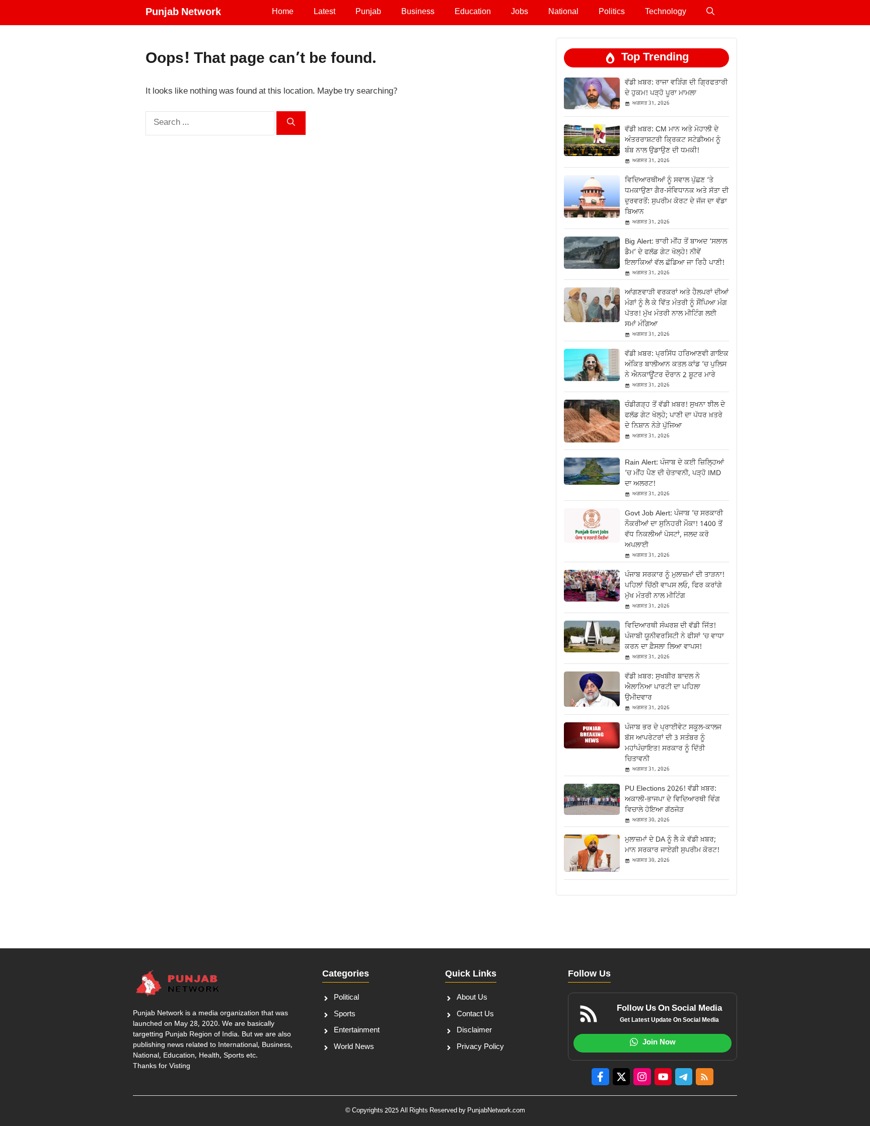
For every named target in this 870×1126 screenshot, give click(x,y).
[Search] (291, 123)
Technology (665, 12)
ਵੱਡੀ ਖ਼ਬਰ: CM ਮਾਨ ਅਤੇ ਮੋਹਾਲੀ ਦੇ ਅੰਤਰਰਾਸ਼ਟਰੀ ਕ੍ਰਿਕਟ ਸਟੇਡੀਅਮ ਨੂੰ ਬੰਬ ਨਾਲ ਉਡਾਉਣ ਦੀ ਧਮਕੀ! (672, 140)
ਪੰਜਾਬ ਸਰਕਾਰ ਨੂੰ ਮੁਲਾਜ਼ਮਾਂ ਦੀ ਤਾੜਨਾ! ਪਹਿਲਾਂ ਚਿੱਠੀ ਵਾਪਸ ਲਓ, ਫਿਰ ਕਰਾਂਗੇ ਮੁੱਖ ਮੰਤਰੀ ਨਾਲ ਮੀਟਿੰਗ (674, 585)
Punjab (368, 12)
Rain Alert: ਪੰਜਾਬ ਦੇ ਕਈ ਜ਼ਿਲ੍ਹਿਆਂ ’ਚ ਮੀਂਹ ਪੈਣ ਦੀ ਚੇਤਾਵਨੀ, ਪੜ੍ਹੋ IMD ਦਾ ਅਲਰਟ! (674, 473)
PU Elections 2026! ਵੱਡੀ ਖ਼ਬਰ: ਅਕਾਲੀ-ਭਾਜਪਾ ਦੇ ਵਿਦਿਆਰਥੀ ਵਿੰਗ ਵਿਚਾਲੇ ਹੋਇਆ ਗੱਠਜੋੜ (672, 799)
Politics (612, 12)
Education (473, 12)
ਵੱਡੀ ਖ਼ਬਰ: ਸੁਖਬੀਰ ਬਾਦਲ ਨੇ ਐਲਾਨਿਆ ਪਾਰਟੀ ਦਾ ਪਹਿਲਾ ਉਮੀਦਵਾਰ (662, 687)
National (563, 12)
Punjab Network (183, 12)
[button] (710, 12)
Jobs (519, 12)
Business (417, 12)
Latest (324, 12)
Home (283, 12)
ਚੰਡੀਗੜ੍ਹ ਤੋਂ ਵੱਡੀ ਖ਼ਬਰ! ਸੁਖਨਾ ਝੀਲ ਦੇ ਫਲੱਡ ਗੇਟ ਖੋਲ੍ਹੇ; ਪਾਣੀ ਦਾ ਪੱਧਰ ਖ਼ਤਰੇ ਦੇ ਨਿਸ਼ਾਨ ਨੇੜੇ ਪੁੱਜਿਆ (675, 415)
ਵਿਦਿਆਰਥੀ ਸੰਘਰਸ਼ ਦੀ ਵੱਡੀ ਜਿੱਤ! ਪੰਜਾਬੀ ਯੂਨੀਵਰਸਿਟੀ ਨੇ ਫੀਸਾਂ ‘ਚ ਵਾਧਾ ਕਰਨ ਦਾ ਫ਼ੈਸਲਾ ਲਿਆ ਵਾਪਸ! (674, 636)
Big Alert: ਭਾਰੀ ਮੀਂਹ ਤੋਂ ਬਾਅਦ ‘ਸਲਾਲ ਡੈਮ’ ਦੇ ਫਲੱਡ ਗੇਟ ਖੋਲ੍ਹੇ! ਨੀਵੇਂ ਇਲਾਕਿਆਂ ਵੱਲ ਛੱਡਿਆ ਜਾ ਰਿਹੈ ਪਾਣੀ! (676, 252)
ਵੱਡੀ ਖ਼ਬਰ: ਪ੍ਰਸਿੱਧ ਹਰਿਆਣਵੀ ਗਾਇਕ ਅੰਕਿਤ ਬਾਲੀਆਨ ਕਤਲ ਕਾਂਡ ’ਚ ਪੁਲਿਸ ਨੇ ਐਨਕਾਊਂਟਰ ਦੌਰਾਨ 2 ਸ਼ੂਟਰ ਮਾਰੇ (677, 364)
